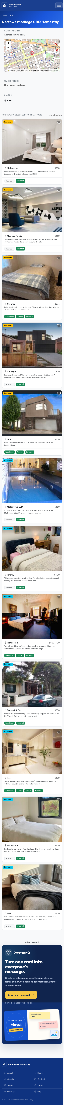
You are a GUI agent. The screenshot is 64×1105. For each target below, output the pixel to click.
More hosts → (55, 115)
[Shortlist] (59, 122)
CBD (9, 100)
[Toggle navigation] (59, 5)
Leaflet (12, 70)
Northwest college (14, 85)
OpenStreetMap (32, 70)
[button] (32, 53)
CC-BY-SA (54, 70)
